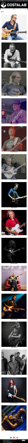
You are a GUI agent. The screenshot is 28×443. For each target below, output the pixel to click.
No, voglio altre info (9, 442)
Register (21, 0)
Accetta (20, 440)
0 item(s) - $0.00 (25, 0)
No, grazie (23, 440)
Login (18, 0)
